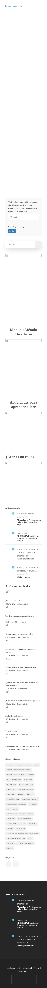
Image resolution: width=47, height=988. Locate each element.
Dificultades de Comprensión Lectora (18, 770)
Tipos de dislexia (11, 731)
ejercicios (10, 828)
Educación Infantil (13, 799)
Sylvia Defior (11, 789)
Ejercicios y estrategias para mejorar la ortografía (19, 617)
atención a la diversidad (25, 843)
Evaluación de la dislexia (14, 716)
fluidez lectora (12, 823)
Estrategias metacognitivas (16, 838)
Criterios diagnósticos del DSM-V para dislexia (22, 746)
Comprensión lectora (25, 818)
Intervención (22, 517)
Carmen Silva (17, 55)
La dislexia (11, 968)
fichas (30, 838)
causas (23, 823)
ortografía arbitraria (14, 779)
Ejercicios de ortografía (30, 799)
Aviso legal (27, 968)
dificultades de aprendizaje (15, 774)
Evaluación (22, 533)
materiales (32, 804)
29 (36, 98)
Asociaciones (17, 98)
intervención (21, 828)
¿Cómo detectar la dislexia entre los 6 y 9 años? (22, 701)
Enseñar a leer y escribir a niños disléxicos (20, 667)
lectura (15, 809)
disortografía (11, 784)
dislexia (20, 794)
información (32, 823)
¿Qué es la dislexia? (12, 601)
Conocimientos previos (24, 765)
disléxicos (30, 794)
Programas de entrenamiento (16, 804)
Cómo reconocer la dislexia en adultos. (19, 634)
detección (10, 765)
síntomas (31, 774)
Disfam (36, 765)
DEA (8, 809)
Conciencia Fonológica (27, 553)
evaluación (10, 843)
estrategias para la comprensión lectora (20, 814)
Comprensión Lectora (26, 514)
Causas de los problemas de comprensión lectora (22, 833)
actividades (11, 818)
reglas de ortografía (26, 784)
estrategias (10, 794)
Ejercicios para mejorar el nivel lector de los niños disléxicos (21, 684)
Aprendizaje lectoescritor (28, 549)
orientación (28, 779)
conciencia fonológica (26, 789)
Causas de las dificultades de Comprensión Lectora (20, 650)
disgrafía (10, 848)
